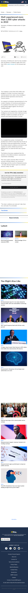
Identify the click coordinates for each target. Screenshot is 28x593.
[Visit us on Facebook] (6, 548)
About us (14, 556)
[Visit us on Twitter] (10, 548)
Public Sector (17, 12)
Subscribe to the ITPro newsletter (16, 5)
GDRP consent (14, 575)
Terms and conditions (14, 562)
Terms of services (17, 192)
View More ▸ (14, 519)
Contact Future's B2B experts (14, 580)
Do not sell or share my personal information (14, 582)
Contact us (14, 559)
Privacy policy (14, 564)
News (21, 31)
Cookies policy (14, 569)
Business (9, 12)
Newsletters (14, 572)
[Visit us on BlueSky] (18, 548)
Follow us (17, 57)
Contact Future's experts (14, 554)
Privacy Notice (19, 193)
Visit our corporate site (19, 535)
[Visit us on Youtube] (15, 548)
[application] (14, 127)
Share (4, 57)
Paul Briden (5, 31)
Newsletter (24, 57)
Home (2, 12)
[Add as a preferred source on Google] (5, 539)
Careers (14, 577)
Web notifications (14, 567)
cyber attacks (11, 64)
